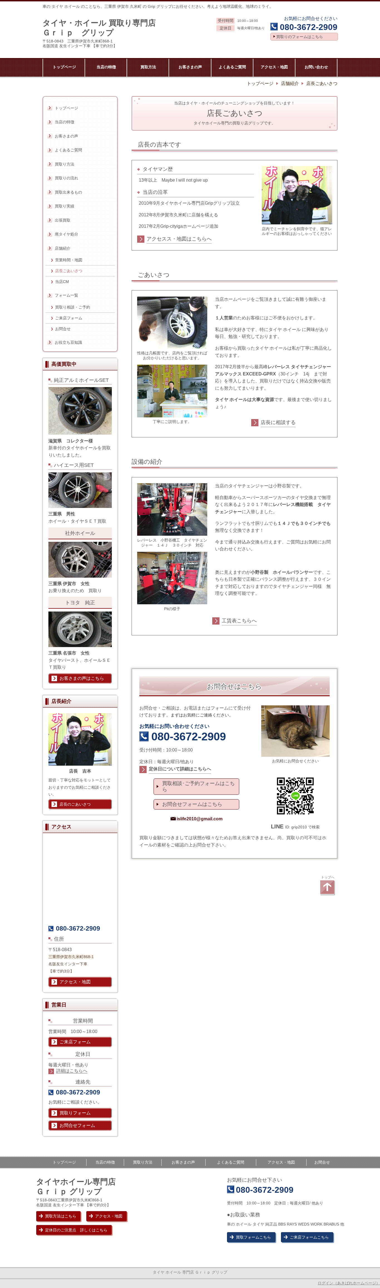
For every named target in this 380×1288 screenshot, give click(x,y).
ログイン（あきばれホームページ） (349, 1283)
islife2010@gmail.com (200, 818)
